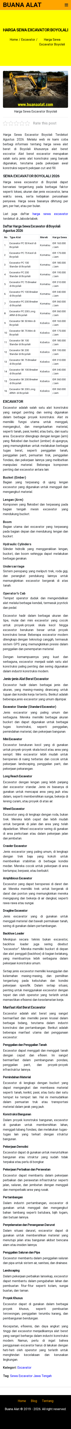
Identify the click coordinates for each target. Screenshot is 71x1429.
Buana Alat (22, 5)
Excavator (24, 1367)
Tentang (47, 1401)
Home (22, 1401)
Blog (34, 1401)
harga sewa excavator (50, 214)
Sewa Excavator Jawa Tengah (31, 1376)
